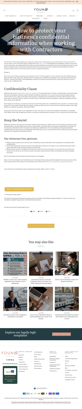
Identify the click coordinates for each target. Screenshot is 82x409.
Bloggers (21, 357)
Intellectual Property (55, 368)
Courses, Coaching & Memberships (55, 365)
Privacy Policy (68, 375)
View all (41, 246)
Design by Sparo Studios (48, 402)
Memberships (37, 364)
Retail (35, 357)
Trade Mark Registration (71, 359)
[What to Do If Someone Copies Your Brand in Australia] (67, 264)
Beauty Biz (21, 355)
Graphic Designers (23, 367)
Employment (53, 356)
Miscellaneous (53, 371)
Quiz (66, 363)
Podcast (67, 361)
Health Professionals (39, 359)
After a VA (42, 64)
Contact (67, 373)
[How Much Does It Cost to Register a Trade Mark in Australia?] (15, 299)
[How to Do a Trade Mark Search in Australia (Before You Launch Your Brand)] (41, 299)
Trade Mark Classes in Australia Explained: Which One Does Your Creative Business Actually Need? (41, 282)
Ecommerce (22, 371)
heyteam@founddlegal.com (10, 364)
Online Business (38, 366)
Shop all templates (61, 334)
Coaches (21, 360)
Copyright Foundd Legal (17, 402)
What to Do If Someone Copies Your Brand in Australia (66, 281)
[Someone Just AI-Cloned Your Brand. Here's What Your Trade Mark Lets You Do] (67, 299)
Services (72, 16)
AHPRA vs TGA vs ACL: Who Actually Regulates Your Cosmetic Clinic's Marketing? (15, 282)
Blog (66, 368)
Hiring (45, 25)
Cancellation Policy (70, 380)
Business (36, 25)
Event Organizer (38, 352)
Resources (36, 18)
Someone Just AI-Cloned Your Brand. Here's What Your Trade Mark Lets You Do (67, 317)
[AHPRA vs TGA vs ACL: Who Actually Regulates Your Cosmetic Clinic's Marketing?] (15, 264)
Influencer (36, 361)
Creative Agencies (23, 369)
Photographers (38, 368)
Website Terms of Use (70, 377)
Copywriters (22, 362)
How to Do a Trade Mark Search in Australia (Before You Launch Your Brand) (41, 317)
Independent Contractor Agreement (27, 93)
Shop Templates (10, 16)
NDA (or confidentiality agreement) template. (59, 162)
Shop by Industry (26, 16)
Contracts (41, 25)
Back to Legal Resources (42, 226)
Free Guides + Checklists (71, 370)
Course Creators (23, 364)
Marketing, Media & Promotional (55, 359)
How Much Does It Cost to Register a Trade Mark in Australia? (15, 316)
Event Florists (37, 354)
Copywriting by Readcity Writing (33, 402)
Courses (50, 16)
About (46, 18)
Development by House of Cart (63, 402)
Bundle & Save (62, 16)
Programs (39, 16)
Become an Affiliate (70, 366)
